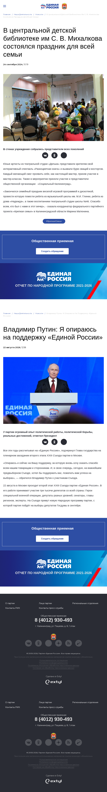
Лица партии (45, 603)
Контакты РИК (12, 608)
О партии (10, 603)
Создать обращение (52, 251)
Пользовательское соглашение (53, 660)
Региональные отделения (85, 603)
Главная (7, 14)
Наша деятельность (23, 14)
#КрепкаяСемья (54, 221)
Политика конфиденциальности (53, 663)
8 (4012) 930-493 (53, 620)
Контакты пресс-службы (51, 608)
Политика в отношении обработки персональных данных (53, 665)
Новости (39, 14)
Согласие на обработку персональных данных (53, 668)
